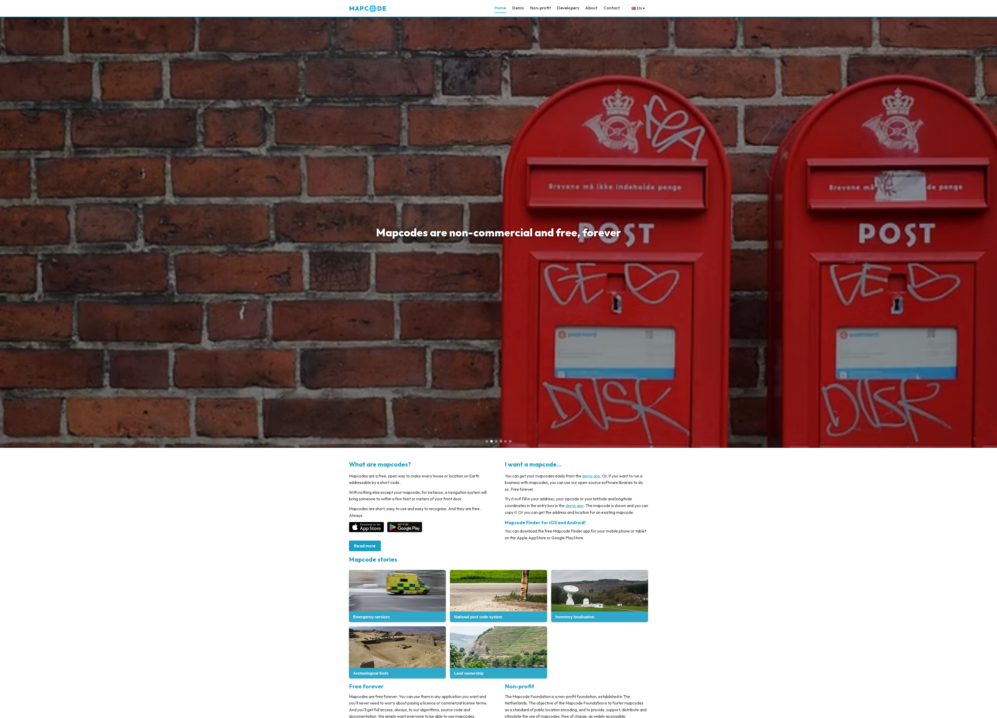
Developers (568, 7)
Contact (612, 7)
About (591, 7)
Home (500, 7)
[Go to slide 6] (510, 441)
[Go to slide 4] (501, 441)
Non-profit (540, 7)
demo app (591, 475)
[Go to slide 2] (491, 441)
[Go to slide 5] (505, 441)
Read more (365, 545)
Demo (518, 7)
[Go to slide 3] (496, 441)
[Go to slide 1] (487, 441)
